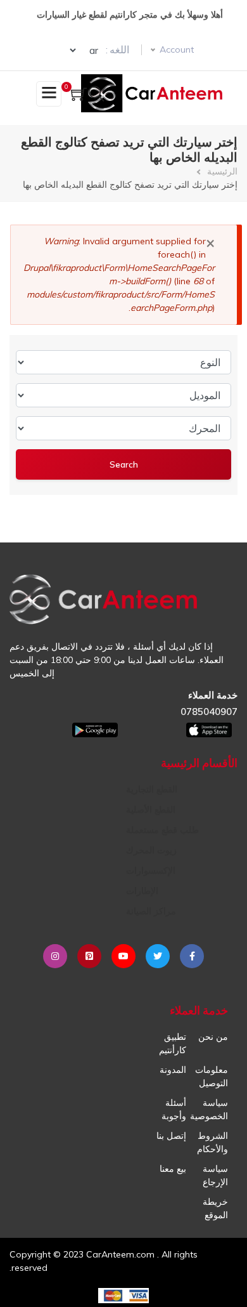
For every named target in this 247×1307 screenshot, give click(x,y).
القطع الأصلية (150, 809)
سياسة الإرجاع (215, 1175)
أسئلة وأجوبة (174, 1109)
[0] (79, 95)
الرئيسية (222, 171)
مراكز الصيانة (151, 911)
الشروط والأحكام (212, 1142)
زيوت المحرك (151, 850)
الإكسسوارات (150, 870)
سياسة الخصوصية (209, 1109)
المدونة (173, 1069)
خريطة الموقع (215, 1208)
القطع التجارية (151, 789)
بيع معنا (173, 1168)
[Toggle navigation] (48, 94)
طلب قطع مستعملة (162, 830)
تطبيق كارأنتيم (172, 1043)
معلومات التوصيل (211, 1076)
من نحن (213, 1036)
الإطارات (142, 891)
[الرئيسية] (154, 93)
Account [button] (177, 49)
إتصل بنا (171, 1135)
